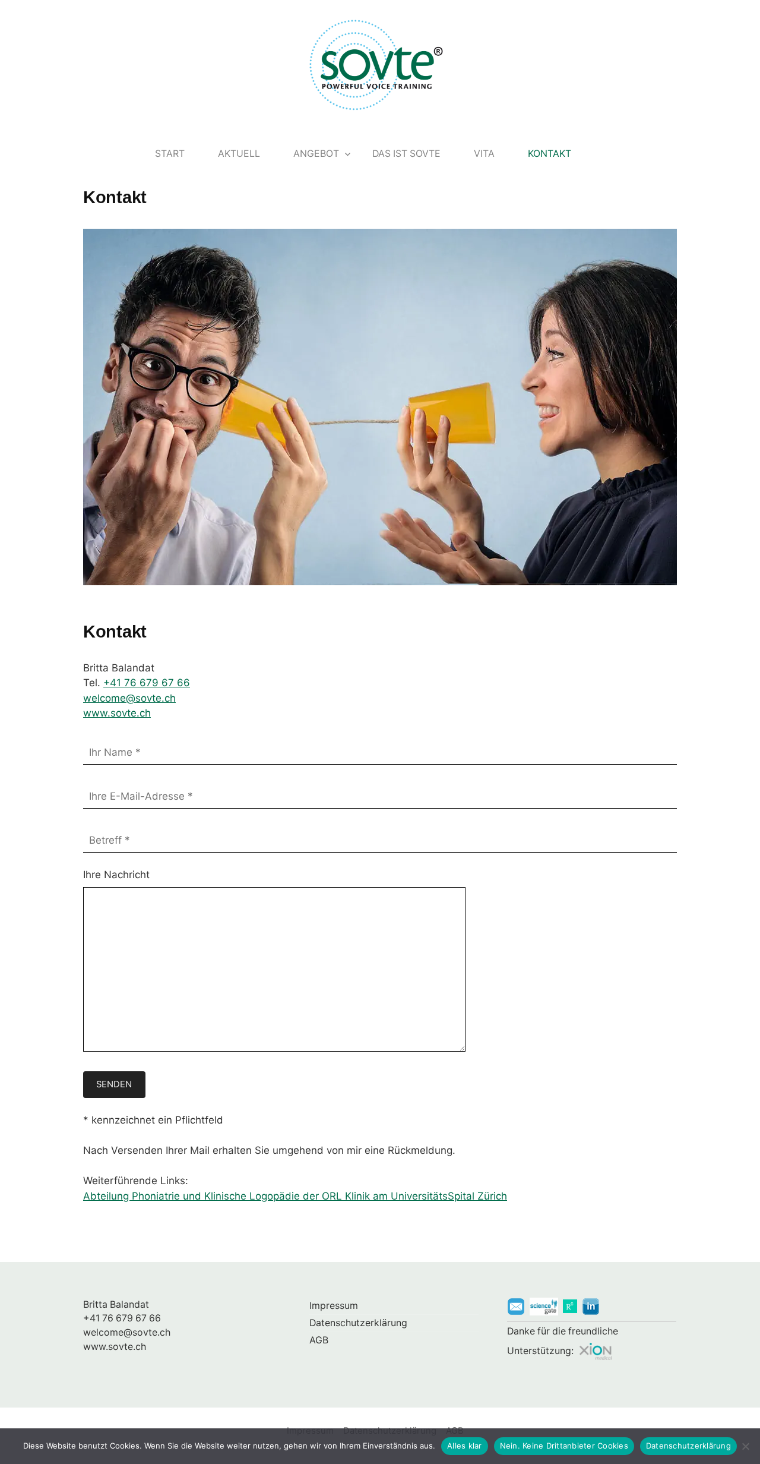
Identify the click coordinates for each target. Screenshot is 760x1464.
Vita (484, 153)
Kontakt (549, 153)
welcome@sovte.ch (129, 698)
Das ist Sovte (406, 153)
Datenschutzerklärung (358, 1323)
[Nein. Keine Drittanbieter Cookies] (745, 1446)
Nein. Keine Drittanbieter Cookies (564, 1445)
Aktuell (239, 153)
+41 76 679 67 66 (146, 683)
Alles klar (464, 1445)
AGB (318, 1340)
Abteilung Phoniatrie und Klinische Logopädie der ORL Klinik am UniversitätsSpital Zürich (295, 1196)
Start (170, 153)
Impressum (333, 1305)
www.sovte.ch (117, 713)
